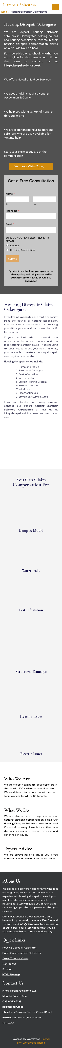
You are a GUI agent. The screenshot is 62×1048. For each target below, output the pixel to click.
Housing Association (22, 250)
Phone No (13, 211)
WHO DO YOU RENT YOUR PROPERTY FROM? (27, 239)
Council (14, 245)
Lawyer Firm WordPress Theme (33, 1040)
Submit (12, 258)
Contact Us (9, 964)
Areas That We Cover (15, 958)
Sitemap (7, 969)
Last (35, 204)
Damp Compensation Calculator (21, 953)
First (8, 204)
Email (10, 224)
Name (10, 193)
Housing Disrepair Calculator (19, 947)
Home (3, 11)
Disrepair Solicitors (19, 4)
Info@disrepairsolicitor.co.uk (19, 990)
